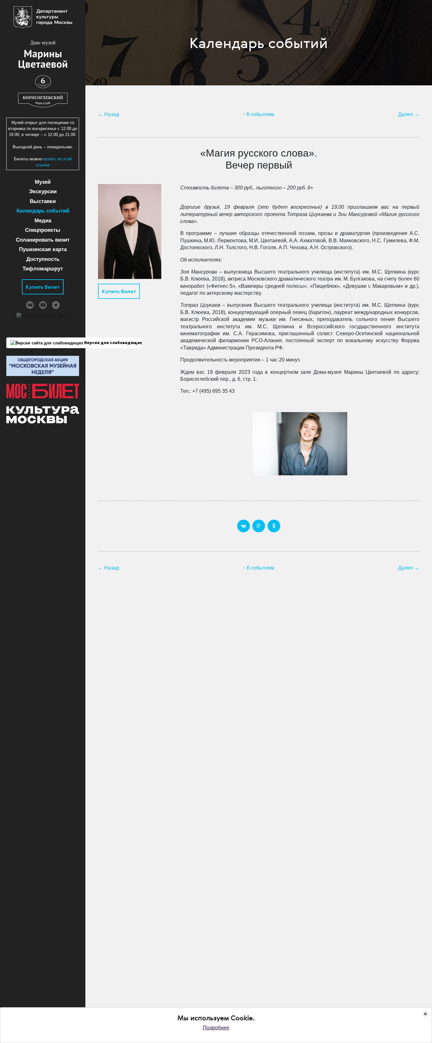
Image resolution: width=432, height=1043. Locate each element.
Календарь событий (42, 211)
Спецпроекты (42, 230)
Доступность (42, 259)
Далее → (408, 114)
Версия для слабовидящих (112, 342)
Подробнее (216, 1027)
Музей (43, 182)
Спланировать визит (43, 240)
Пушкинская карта (43, 249)
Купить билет (43, 286)
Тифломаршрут (42, 269)
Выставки (43, 201)
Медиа (42, 221)
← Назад (108, 114)
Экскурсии (43, 191)
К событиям (260, 114)
